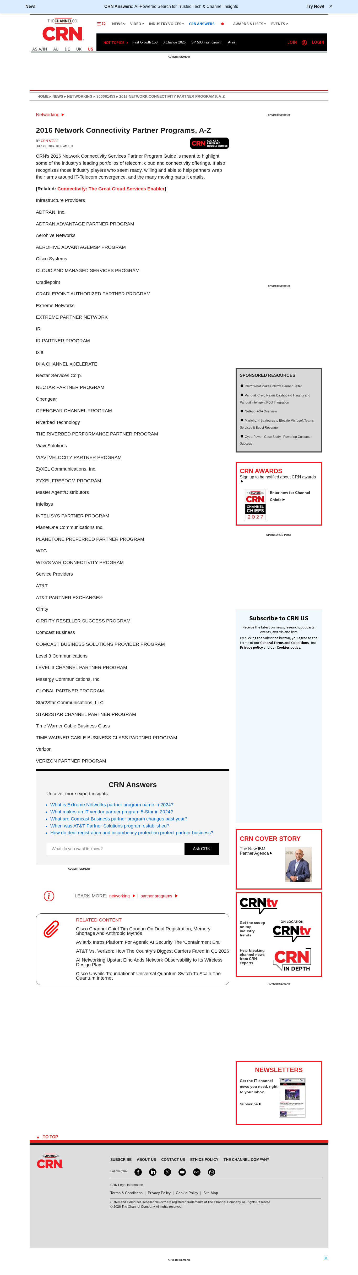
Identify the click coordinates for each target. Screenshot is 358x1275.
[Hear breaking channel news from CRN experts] (292, 959)
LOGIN (318, 42)
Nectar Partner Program (70, 387)
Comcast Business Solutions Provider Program (100, 644)
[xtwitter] (167, 1171)
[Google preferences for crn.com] (209, 143)
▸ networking (78, 96)
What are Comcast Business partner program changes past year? (118, 818)
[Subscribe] (292, 1116)
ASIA (36, 49)
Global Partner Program (70, 690)
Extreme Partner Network (72, 317)
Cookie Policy (187, 1193)
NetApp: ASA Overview (261, 411)
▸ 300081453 (104, 96)
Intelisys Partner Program (72, 515)
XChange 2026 (174, 42)
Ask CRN (201, 849)
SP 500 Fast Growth (206, 42)
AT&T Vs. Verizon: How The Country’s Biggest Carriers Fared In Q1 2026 (152, 951)
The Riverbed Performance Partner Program (97, 434)
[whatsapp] (211, 1171)
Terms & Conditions (126, 1193)
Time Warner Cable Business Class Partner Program (106, 737)
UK (79, 49)
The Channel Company (246, 1159)
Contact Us (173, 1159)
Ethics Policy (204, 1159)
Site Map (210, 1193)
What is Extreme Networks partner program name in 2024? (111, 804)
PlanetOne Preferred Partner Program (90, 539)
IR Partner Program (63, 340)
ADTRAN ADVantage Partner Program (85, 224)
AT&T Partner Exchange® (69, 597)
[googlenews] (196, 1171)
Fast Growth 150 (145, 42)
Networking (47, 114)
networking (120, 896)
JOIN (292, 42)
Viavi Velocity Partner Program (79, 457)
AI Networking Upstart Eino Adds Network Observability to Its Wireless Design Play (149, 962)
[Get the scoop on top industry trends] (292, 931)
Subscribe (249, 1104)
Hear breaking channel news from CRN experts (252, 956)
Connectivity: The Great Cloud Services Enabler (111, 188)
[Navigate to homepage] (62, 41)
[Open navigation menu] (101, 24)
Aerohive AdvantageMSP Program (81, 247)
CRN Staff (49, 141)
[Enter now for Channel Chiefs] (257, 518)
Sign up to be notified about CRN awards (278, 477)
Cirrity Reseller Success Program (83, 620)
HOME (42, 96)
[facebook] (137, 1171)
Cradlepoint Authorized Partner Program (93, 293)
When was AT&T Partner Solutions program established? (109, 826)
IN (45, 49)
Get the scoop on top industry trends (252, 928)
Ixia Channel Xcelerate (66, 364)
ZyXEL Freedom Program (68, 480)
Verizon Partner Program (71, 761)
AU (55, 49)
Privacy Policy (159, 1193)
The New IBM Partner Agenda (254, 851)
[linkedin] (152, 1171)
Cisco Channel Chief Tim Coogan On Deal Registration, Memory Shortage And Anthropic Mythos (143, 931)
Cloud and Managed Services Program (87, 270)
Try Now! (315, 6)
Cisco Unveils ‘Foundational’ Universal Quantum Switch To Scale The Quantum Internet (148, 976)
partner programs (156, 896)
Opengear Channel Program (74, 410)
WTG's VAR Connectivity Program (80, 562)
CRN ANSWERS (202, 24)
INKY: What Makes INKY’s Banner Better (273, 386)
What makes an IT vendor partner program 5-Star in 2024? (111, 811)
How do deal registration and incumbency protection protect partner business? (131, 832)
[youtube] (181, 1171)
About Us (146, 1159)
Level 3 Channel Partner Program (81, 667)
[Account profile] (304, 43)
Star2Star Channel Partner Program (86, 714)
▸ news (55, 96)
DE (67, 49)
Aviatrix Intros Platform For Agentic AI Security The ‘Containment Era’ (148, 942)
